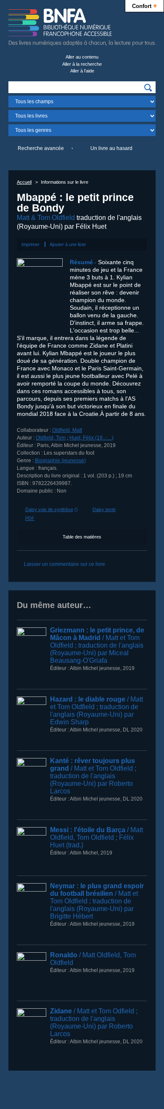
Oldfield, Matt (67, 430)
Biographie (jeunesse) (60, 460)
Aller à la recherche (82, 64)
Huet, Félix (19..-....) (91, 438)
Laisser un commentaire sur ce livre (64, 564)
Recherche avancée (41, 148)
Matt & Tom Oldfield (46, 217)
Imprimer (30, 244)
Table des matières (82, 536)
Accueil (24, 182)
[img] (148, 87)
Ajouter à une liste (68, 244)
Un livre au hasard (111, 148)
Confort (144, 5)
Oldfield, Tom (51, 438)
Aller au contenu (82, 56)
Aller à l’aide (82, 70)
